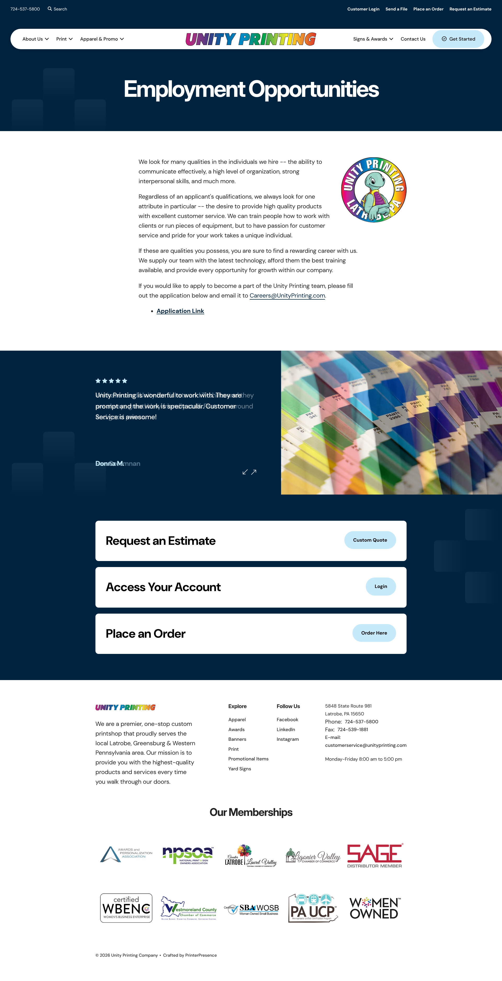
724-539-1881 (353, 729)
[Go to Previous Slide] (245, 472)
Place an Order (428, 9)
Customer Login (363, 9)
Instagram (288, 739)
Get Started (462, 39)
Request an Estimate (470, 9)
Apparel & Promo (99, 39)
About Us (32, 39)
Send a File (397, 9)
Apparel (237, 719)
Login (381, 586)
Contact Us (413, 39)
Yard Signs (240, 769)
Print (61, 39)
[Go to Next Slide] (254, 472)
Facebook (287, 719)
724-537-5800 (25, 9)
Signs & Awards (370, 39)
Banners (238, 739)
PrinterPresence (201, 955)
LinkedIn (286, 729)
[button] (56, 9)
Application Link (180, 311)
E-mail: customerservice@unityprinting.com (366, 741)
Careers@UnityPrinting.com (287, 296)
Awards (237, 729)
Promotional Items (249, 759)
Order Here (374, 633)
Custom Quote (370, 540)
